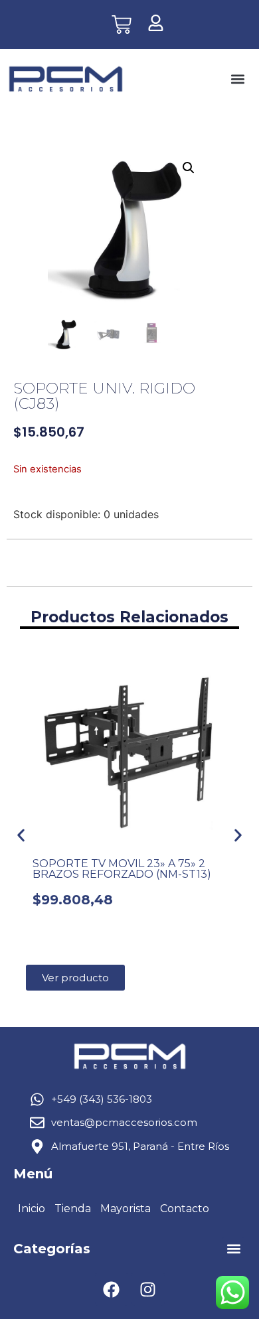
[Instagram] (148, 1289)
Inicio (31, 1208)
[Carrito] (121, 24)
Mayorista (125, 1208)
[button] (237, 79)
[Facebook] (111, 1289)
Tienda (72, 1208)
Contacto (184, 1208)
